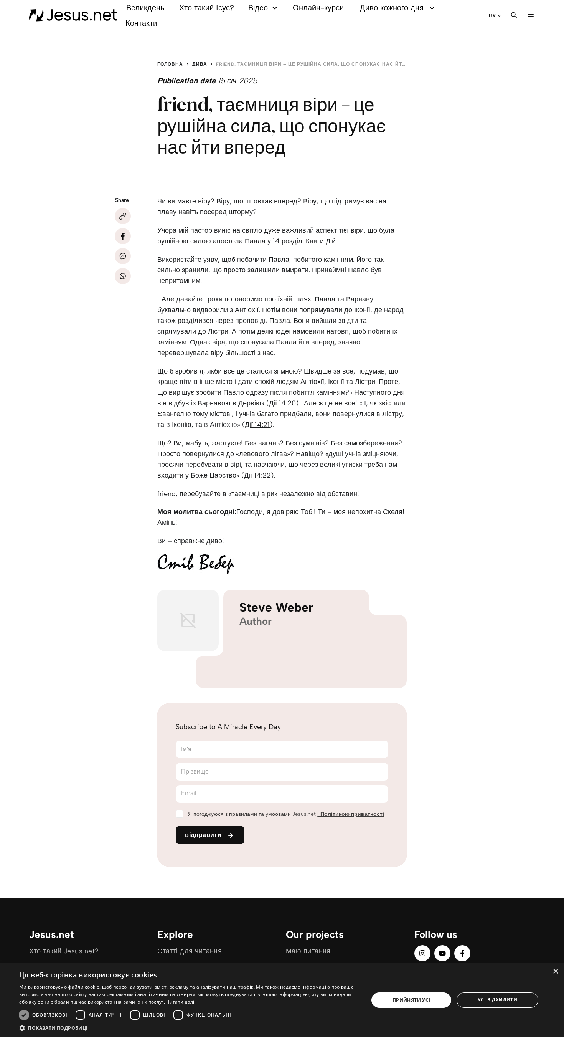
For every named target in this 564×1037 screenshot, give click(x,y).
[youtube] (442, 953)
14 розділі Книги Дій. (305, 241)
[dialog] (282, 1000)
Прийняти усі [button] (411, 1000)
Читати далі (180, 1002)
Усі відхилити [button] (497, 999)
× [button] (555, 971)
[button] (188, 1027)
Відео (258, 7)
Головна (170, 64)
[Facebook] (123, 236)
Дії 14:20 (282, 403)
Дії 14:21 (257, 424)
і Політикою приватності (350, 814)
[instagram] (422, 953)
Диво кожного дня (392, 7)
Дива (199, 64)
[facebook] (462, 953)
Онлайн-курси (318, 7)
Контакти (141, 23)
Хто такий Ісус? (206, 7)
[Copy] (123, 216)
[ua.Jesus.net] (73, 15)
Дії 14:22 (257, 475)
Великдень (145, 7)
